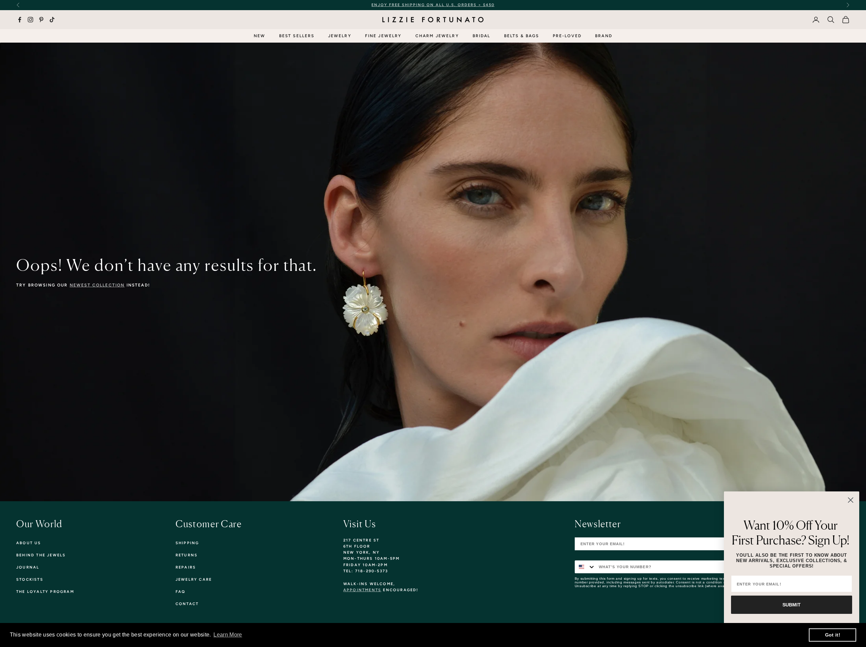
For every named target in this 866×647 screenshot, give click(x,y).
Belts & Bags (521, 35)
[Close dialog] (851, 500)
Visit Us (359, 524)
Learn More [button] (227, 635)
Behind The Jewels (41, 555)
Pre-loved (567, 35)
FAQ (181, 592)
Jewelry (339, 35)
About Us (28, 543)
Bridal (482, 35)
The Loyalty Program (45, 592)
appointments (362, 590)
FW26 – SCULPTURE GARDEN (494, 5)
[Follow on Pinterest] (41, 19)
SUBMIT (791, 604)
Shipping (187, 543)
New (259, 35)
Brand (603, 35)
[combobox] (585, 567)
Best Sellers (297, 35)
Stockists (29, 579)
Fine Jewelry (383, 35)
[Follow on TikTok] (52, 19)
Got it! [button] (832, 635)
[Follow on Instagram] (30, 19)
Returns (187, 555)
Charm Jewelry (437, 35)
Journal (27, 567)
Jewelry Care (194, 579)
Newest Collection (97, 285)
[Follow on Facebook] (19, 19)
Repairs (186, 567)
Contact (187, 604)
